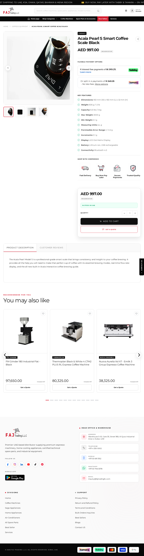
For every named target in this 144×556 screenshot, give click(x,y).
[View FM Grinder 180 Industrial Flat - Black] (43, 313)
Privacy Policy (81, 498)
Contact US (80, 527)
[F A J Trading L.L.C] (12, 10)
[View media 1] (8, 112)
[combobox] (67, 10)
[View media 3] (31, 112)
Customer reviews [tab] (51, 247)
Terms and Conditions (85, 508)
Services (9, 532)
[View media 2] (20, 112)
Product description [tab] (20, 247)
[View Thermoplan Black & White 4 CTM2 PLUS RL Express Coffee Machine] (89, 313)
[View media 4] (43, 112)
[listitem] (7, 464)
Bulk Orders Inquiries (85, 513)
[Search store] (98, 11)
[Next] (139, 355)
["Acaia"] (82, 33)
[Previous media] (8, 68)
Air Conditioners (12, 517)
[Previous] (5, 355)
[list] (72, 355)
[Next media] (69, 68)
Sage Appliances (12, 508)
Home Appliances (13, 513)
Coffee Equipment (20, 26)
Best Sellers (80, 517)
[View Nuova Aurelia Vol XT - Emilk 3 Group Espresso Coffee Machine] (136, 313)
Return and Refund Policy (87, 503)
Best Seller (10, 527)
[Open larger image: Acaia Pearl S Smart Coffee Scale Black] (38, 68)
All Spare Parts (11, 522)
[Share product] (138, 39)
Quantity (84, 213)
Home (5, 26)
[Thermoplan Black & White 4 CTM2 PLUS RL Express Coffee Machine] (72, 331)
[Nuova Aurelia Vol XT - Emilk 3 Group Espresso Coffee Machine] (118, 331)
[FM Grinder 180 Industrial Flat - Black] (25, 331)
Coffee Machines (12, 503)
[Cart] (126, 10)
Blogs (77, 522)
